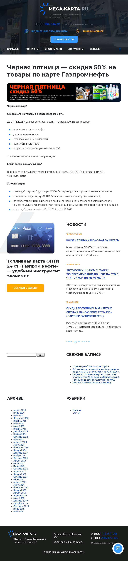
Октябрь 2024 (20, 437)
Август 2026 (19, 410)
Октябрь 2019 (20, 503)
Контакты (32, 48)
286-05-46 (104, 538)
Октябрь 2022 (20, 468)
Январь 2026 (19, 421)
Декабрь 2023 (20, 453)
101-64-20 (47, 24)
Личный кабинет (92, 31)
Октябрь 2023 (20, 458)
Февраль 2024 (20, 447)
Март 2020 (18, 498)
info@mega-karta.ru (73, 542)
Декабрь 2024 (20, 431)
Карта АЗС (13, 48)
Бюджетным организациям (49, 31)
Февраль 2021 (20, 487)
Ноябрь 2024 (19, 434)
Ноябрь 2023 (19, 455)
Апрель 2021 (20, 482)
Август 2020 (19, 492)
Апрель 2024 (20, 442)
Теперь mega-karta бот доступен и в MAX (94, 380)
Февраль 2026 (20, 418)
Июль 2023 (19, 463)
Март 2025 (18, 426)
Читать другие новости (78, 341)
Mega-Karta (68, 9)
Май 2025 (18, 423)
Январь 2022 (19, 474)
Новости (77, 410)
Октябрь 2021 (20, 477)
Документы (76, 48)
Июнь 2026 (19, 413)
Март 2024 (18, 445)
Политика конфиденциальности (64, 552)
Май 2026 (18, 415)
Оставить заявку (25, 287)
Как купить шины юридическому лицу (92, 382)
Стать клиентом (64, 39)
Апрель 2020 (20, 495)
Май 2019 (18, 511)
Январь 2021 (19, 490)
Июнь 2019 (19, 509)
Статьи (76, 413)
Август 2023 (19, 460)
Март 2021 (18, 485)
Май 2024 (18, 439)
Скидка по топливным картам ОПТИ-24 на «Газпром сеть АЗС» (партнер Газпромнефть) (89, 312)
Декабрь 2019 (20, 500)
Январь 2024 (19, 450)
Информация (53, 48)
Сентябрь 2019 (21, 506)
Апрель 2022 (20, 471)
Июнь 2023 (19, 466)
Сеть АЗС (95, 48)
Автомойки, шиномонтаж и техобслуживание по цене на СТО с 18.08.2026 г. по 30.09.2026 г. (92, 274)
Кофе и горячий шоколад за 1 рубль (92, 240)
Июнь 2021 (19, 479)
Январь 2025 (19, 428)
